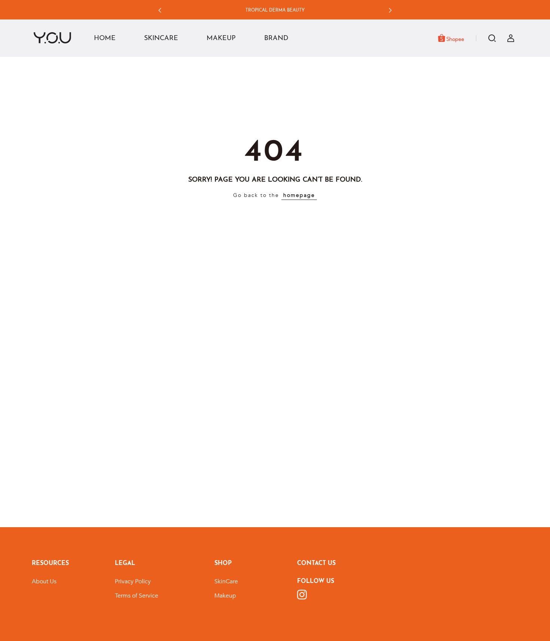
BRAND (276, 38)
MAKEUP (221, 38)
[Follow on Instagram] (302, 594)
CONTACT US (316, 563)
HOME (105, 38)
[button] (160, 10)
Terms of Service (136, 596)
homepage (299, 195)
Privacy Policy (133, 581)
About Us (44, 581)
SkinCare (226, 581)
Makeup (225, 596)
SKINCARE (161, 38)
